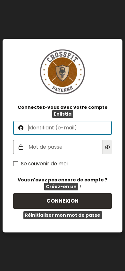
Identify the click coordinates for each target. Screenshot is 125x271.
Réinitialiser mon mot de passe (62, 215)
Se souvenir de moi (44, 163)
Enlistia (62, 114)
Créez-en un (61, 186)
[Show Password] (107, 147)
